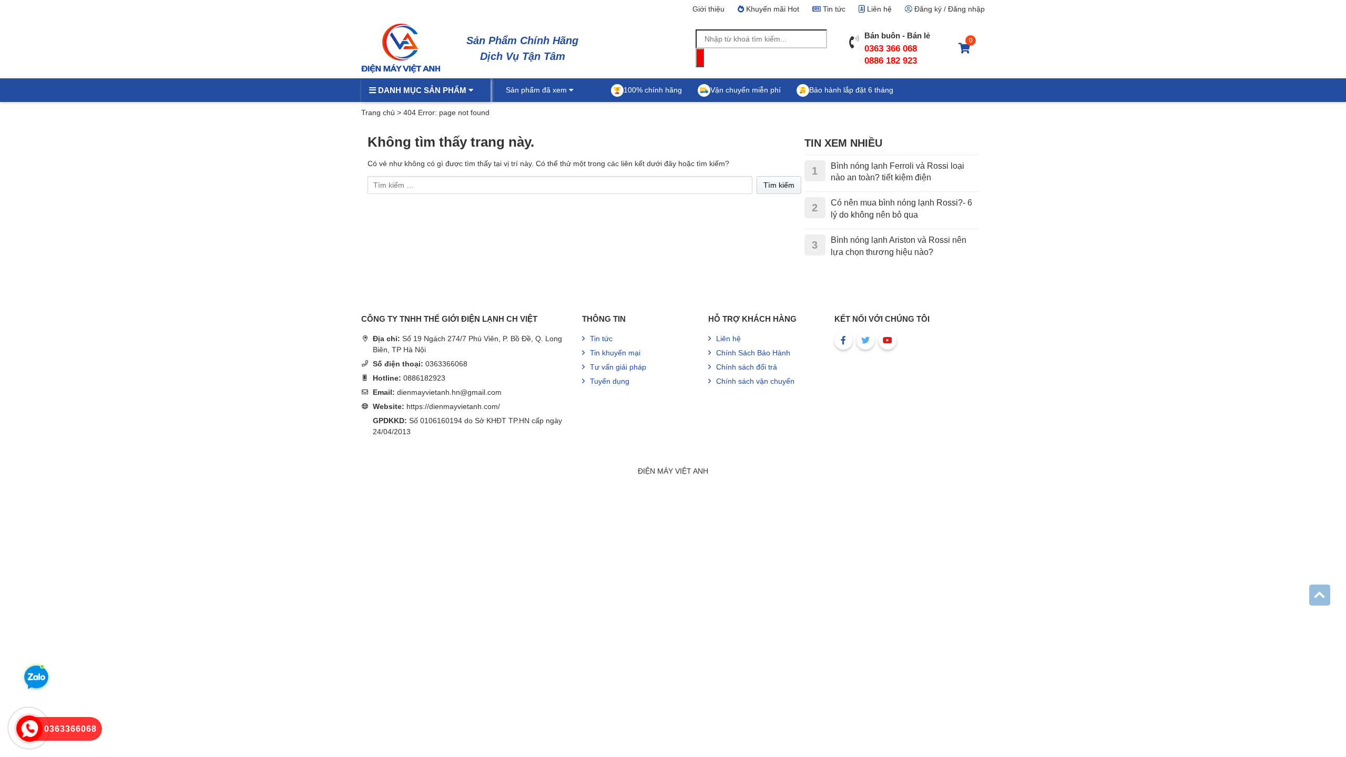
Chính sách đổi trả (746, 367)
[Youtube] (887, 341)
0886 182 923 (890, 61)
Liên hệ (878, 9)
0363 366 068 (890, 49)
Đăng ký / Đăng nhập (948, 9)
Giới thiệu (708, 9)
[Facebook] (843, 341)
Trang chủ (378, 112)
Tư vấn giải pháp (618, 367)
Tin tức (833, 9)
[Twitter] (865, 341)
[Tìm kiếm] (700, 57)
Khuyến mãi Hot (771, 9)
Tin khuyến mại (615, 353)
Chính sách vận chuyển (755, 381)
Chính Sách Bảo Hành (753, 353)
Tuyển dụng (609, 381)
